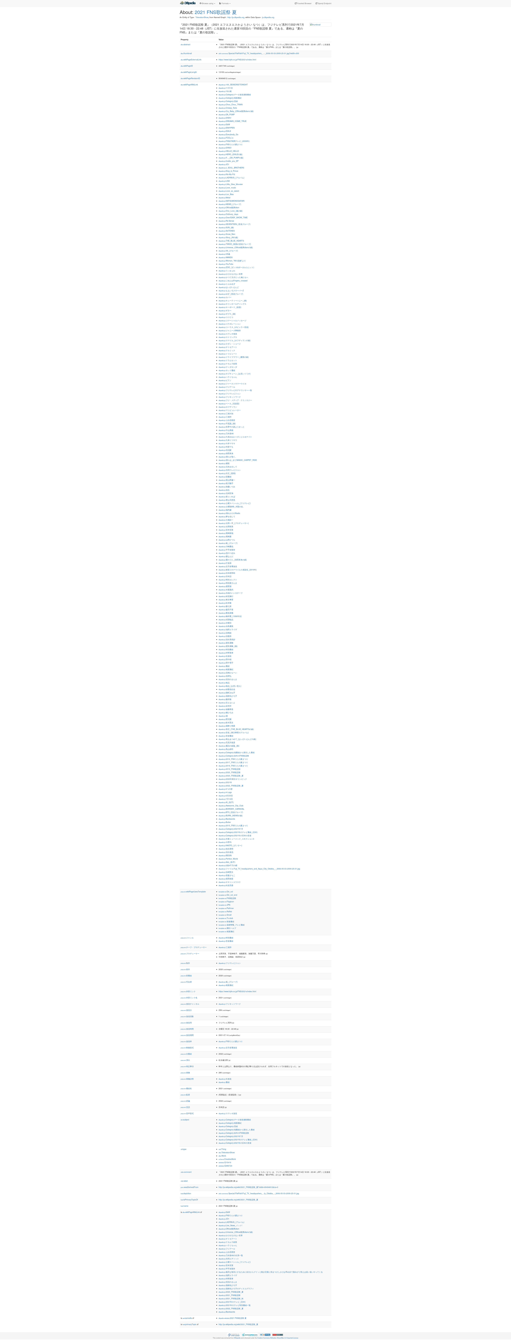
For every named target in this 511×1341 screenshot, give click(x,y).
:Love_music (227, 187)
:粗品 (224, 682)
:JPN (224, 904)
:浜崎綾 (225, 632)
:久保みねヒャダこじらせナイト (235, 436)
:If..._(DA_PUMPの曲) (231, 157)
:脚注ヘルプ (227, 928)
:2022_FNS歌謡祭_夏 (231, 785)
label (184, 1181)
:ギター (225, 310)
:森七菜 (225, 606)
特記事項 (187, 1066)
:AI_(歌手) (226, 802)
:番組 (224, 666)
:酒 (223, 715)
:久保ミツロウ (228, 440)
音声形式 (187, 1113)
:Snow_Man (227, 234)
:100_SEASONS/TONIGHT (233, 84)
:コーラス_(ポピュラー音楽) (234, 327)
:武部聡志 (226, 619)
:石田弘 (225, 676)
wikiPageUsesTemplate (193, 891)
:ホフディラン (228, 406)
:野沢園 (225, 719)
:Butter (225, 822)
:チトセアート (228, 347)
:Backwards (227, 818)
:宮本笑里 (226, 529)
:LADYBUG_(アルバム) (231, 177)
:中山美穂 (226, 430)
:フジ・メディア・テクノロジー (235, 400)
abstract (185, 44)
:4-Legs (225, 792)
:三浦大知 (226, 413)
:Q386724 (225, 1165)
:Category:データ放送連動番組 (235, 94)
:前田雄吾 (226, 878)
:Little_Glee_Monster (231, 184)
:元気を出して (228, 466)
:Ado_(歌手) (227, 862)
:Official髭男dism (229, 207)
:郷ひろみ (226, 712)
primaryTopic (189, 1324)
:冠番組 (225, 476)
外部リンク (188, 991)
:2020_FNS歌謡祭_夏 (231, 775)
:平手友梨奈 (227, 549)
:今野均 (225, 842)
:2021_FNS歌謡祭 (229, 1295)
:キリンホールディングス (232, 303)
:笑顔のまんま (228, 679)
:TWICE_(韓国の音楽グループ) (235, 244)
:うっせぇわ (227, 270)
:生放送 (225, 656)
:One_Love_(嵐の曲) (231, 210)
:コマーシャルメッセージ (232, 320)
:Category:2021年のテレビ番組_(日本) (238, 832)
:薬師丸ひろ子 (228, 696)
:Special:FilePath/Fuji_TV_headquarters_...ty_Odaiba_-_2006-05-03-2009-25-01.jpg (259, 1193)
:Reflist (225, 911)
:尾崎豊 (225, 536)
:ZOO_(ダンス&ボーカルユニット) (236, 267)
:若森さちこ (227, 875)
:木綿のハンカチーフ (231, 593)
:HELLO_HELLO (229, 151)
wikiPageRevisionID (190, 78)
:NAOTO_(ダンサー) (230, 845)
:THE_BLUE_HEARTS (231, 240)
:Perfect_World (228, 858)
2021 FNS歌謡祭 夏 (216, 12)
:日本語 (225, 576)
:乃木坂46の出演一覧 (231, 1255)
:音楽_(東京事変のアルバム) (234, 732)
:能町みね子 (227, 692)
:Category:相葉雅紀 (230, 97)
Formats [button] (225, 3)
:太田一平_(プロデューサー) (234, 523)
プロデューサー (190, 953)
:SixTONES (227, 230)
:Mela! (224, 197)
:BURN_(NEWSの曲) (231, 815)
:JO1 (224, 164)
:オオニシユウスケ (230, 882)
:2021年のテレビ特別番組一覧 (235, 1305)
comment (186, 1172)
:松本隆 (225, 603)
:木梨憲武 (226, 589)
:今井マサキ (227, 443)
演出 (185, 1060)
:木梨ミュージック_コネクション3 (236, 838)
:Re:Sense (226, 220)
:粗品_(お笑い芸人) (230, 686)
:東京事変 (226, 599)
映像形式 (187, 1047)
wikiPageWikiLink (189, 84)
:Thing (222, 1149)
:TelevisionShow (227, 1152)
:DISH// (225, 117)
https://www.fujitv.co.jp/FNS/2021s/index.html (237, 59)
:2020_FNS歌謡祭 (229, 772)
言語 (185, 1107)
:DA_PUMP (227, 114)
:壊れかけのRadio (229, 513)
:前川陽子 (226, 483)
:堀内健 (225, 509)
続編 (185, 1101)
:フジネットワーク (230, 397)
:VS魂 (224, 254)
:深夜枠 (225, 636)
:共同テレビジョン (230, 470)
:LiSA (224, 181)
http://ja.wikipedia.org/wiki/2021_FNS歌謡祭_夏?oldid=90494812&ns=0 (248, 1187)
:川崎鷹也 (226, 546)
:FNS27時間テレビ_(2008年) (234, 141)
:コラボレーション (230, 323)
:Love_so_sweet (229, 191)
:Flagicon (226, 901)
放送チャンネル (190, 1003)
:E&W (224, 124)
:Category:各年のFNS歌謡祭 (234, 755)
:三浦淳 (225, 416)
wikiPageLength (189, 72)
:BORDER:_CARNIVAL (231, 809)
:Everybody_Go (228, 134)
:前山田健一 (227, 480)
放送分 (186, 1010)
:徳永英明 (226, 848)
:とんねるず (227, 284)
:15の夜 (225, 91)
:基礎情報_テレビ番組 (232, 924)
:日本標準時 (227, 573)
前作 (185, 969)
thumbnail (186, 53)
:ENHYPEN (227, 127)
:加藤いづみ (227, 486)
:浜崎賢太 (226, 872)
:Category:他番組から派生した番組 (237, 752)
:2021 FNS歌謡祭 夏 (232, 1318)
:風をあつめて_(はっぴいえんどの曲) (237, 739)
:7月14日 (226, 799)
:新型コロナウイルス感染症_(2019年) (238, 569)
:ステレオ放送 (228, 333)
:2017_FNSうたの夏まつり (233, 762)
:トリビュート (228, 353)
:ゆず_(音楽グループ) (231, 294)
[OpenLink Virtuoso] (233, 1334)
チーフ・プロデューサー (194, 947)
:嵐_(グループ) (228, 543)
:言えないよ (227, 702)
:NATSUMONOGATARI (231, 200)
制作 (185, 963)
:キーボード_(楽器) (230, 307)
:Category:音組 (228, 101)
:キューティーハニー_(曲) (233, 300)
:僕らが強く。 (228, 456)
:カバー (225, 297)
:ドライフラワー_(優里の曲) (234, 357)
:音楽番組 (226, 735)
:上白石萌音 (227, 420)
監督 (185, 1094)
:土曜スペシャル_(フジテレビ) (235, 503)
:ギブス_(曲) (227, 313)
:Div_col (226, 891)
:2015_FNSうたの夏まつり (233, 825)
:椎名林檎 (226, 612)
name (184, 1206)
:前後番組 (226, 921)
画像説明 (187, 1078)
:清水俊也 (226, 852)
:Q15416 (225, 1162)
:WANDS (225, 257)
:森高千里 (226, 609)
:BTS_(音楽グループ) (231, 812)
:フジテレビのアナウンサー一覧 (235, 390)
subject (185, 1119)
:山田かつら (227, 539)
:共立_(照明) (227, 473)
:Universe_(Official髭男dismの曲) (236, 247)
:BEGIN (225, 855)
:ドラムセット (228, 360)
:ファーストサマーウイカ (232, 383)
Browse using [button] (207, 3)
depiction (186, 1193)
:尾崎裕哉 (226, 533)
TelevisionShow (201, 17)
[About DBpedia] (188, 3)
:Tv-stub (226, 918)
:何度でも (226, 446)
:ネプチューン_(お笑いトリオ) (235, 373)
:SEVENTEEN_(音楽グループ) (234, 224)
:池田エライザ (228, 629)
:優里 (224, 463)
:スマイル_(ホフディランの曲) (235, 340)
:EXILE (225, 131)
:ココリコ (226, 317)
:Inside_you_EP (228, 161)
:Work (222, 1155)
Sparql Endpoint (324, 3)
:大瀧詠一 (226, 519)
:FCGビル (226, 137)
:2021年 (225, 782)
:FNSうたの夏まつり (231, 144)
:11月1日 (226, 88)
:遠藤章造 (226, 709)
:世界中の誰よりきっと (231, 426)
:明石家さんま (228, 583)
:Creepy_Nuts (228, 107)
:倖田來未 (226, 453)
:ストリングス (228, 337)
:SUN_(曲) (226, 227)
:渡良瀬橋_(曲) (228, 646)
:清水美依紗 (227, 639)
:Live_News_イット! (230, 1225)
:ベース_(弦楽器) (229, 403)
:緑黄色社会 (227, 689)
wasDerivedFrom (189, 1187)
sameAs (187, 1318)
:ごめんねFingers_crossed (233, 280)
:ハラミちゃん (228, 377)
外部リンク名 (189, 997)
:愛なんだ (226, 556)
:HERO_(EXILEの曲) (230, 154)
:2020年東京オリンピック (233, 779)
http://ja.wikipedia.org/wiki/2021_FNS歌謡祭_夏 (238, 1199)
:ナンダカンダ (228, 367)
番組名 (186, 1088)
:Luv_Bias (226, 194)
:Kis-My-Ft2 (227, 174)
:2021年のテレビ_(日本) (232, 1301)
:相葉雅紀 (226, 669)
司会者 (186, 981)
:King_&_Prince (228, 171)
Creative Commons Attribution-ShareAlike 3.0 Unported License (277, 1338)
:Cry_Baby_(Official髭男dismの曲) (236, 111)
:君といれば (227, 496)
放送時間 (187, 1028)
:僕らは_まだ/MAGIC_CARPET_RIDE (238, 460)
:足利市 (225, 706)
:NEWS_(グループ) (230, 204)
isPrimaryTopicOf (189, 1199)
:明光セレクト (228, 579)
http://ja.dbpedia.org (235, 17)
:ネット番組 (227, 370)
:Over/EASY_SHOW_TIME (233, 217)
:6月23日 (226, 795)
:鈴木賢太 (226, 722)
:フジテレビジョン (230, 393)
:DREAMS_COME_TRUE (232, 121)
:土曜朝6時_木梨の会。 (232, 506)
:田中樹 (225, 659)
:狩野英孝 (226, 652)
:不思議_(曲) (227, 423)
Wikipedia (237, 1338)
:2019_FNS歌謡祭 (229, 769)
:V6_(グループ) (228, 250)
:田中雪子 (226, 662)
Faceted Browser (304, 3)
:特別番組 (226, 649)
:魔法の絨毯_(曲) (229, 745)
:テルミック (227, 350)
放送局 (186, 1022)
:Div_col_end (228, 895)
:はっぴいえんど (229, 287)
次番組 (186, 1053)
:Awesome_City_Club (231, 805)
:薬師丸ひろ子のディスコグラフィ (236, 1288)
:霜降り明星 (227, 725)
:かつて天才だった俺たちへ (233, 277)
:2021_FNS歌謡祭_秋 (231, 1298)
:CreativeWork (227, 1159)
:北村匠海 (226, 493)
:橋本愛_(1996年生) (230, 616)
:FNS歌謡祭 (227, 898)
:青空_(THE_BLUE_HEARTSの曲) (236, 729)
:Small (225, 914)
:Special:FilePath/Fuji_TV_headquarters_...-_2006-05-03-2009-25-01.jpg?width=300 (259, 53)
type (183, 1149)
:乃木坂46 (226, 433)
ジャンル (187, 937)
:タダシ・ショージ (230, 343)
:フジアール (227, 387)
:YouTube (226, 264)
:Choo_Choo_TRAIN (231, 104)
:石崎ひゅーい (228, 672)
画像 (185, 1072)
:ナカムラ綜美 (228, 363)
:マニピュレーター (230, 410)
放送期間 (187, 1035)
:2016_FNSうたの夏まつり (233, 759)
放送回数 (187, 1016)
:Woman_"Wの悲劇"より (232, 260)
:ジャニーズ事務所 (230, 330)
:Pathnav (226, 908)
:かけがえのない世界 (231, 274)
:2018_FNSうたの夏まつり (233, 765)
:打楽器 (225, 563)
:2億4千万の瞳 (228, 865)
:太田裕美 (226, 526)
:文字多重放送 (228, 566)
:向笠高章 (226, 885)
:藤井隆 (225, 699)
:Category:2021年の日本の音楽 (235, 835)
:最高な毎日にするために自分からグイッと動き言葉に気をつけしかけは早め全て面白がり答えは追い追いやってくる (271, 1272)
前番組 (186, 975)
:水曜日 (225, 622)
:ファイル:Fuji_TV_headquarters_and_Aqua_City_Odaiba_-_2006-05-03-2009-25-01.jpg (259, 868)
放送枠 (186, 1041)
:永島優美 (226, 626)
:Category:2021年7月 (231, 828)
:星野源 (225, 586)
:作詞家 (225, 450)
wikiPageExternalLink (191, 59)
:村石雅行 (226, 596)
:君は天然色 (227, 500)
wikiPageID (187, 65)
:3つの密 (225, 789)
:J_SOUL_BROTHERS (231, 167)
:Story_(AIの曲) (228, 237)
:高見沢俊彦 (227, 742)
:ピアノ (225, 380)
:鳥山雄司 (226, 749)
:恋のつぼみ (227, 553)
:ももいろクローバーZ (231, 290)
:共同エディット (229, 1258)
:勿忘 (224, 490)
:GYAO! (225, 147)
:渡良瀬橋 (226, 642)
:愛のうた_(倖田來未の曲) (233, 559)
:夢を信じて (227, 516)
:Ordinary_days (228, 214)
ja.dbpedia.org (268, 17)
